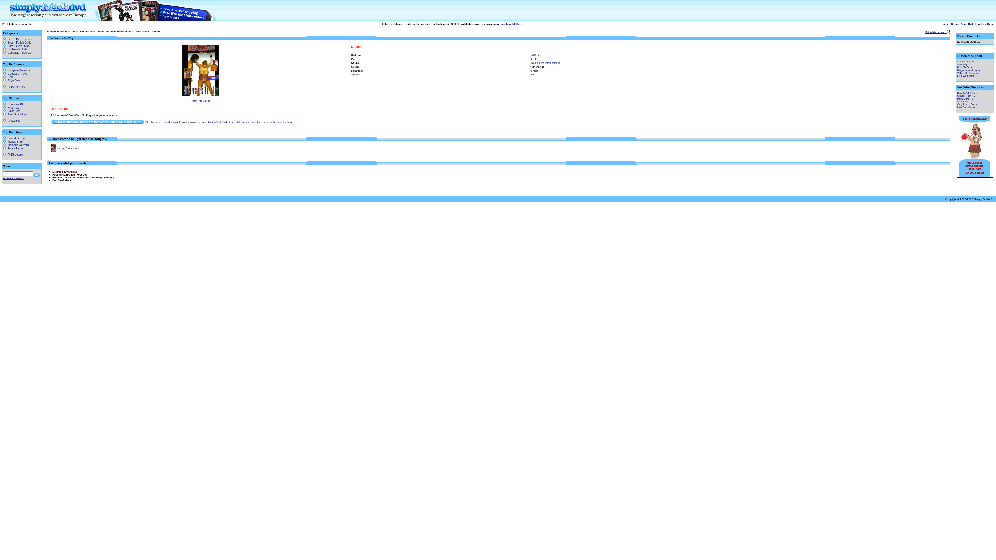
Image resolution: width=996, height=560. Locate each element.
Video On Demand (968, 73)
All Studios (13, 120)
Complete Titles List (19, 52)
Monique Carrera (17, 144)
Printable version (935, 32)
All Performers (15, 86)
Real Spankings (16, 114)
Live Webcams (965, 75)
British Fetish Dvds (19, 42)
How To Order (965, 67)
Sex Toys (962, 101)
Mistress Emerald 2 (64, 171)
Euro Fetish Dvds (84, 31)
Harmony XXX (15, 104)
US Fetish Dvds (17, 49)
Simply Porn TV (966, 95)
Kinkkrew (12, 107)
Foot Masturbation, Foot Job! (70, 174)
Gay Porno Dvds (967, 104)
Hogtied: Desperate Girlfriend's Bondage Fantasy (83, 177)
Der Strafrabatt (61, 180)
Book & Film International (545, 62)
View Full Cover (200, 100)
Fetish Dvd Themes (20, 39)
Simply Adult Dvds (967, 93)
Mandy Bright (15, 141)
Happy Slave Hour (68, 148)
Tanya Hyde (14, 148)
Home (945, 24)
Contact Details (966, 61)
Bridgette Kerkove (18, 70)
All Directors (14, 154)
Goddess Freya (16, 73)
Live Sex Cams (984, 24)
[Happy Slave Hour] (53, 151)
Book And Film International (115, 31)
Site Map (962, 64)
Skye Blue (13, 80)
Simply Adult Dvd (510, 24)
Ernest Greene (16, 138)
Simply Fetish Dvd (58, 31)
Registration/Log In (968, 70)
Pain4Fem (13, 111)
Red (9, 77)
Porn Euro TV (965, 98)
